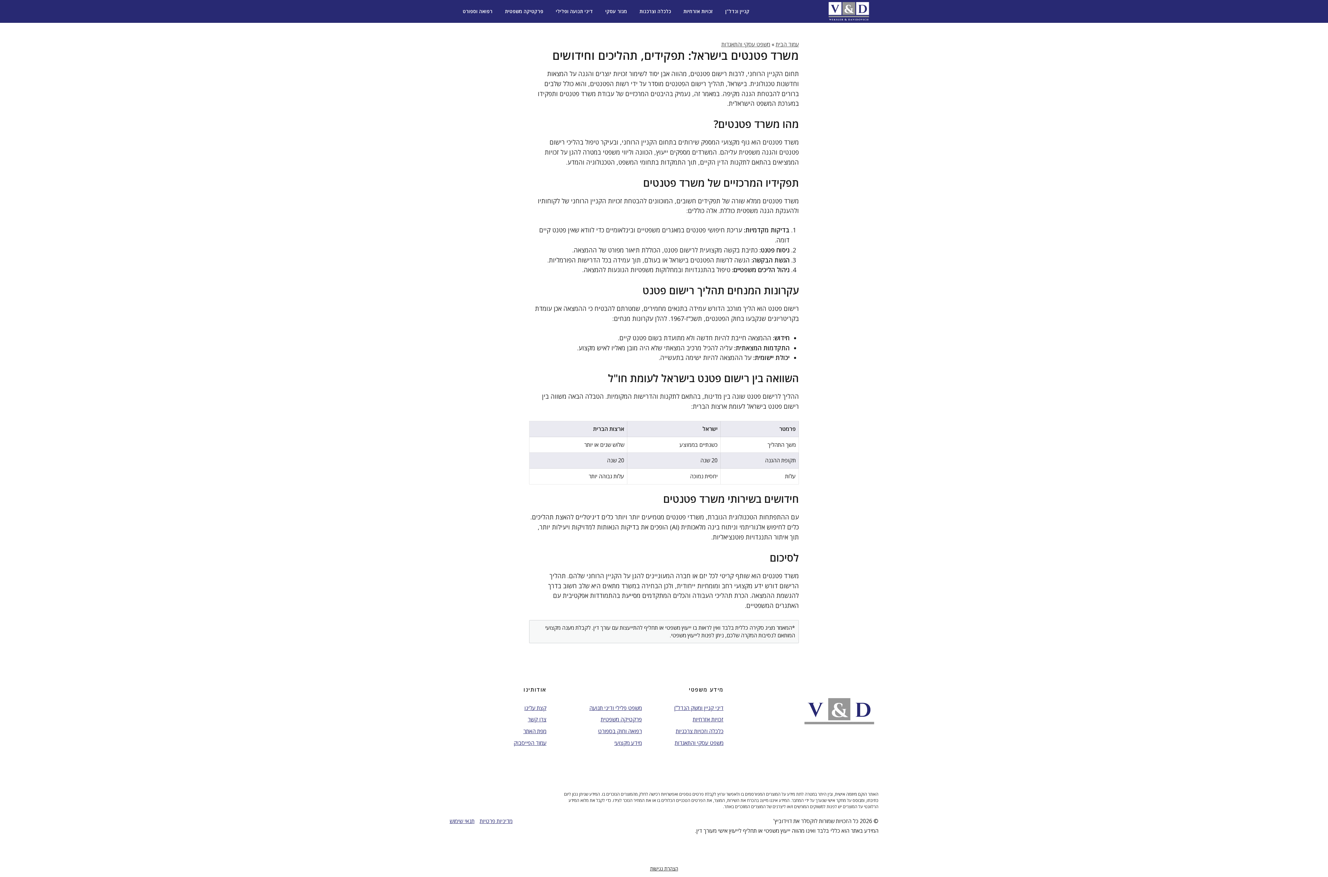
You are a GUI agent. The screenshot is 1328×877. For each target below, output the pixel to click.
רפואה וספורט (477, 11)
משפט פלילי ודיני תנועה (615, 708)
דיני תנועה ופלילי (574, 11)
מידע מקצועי (628, 743)
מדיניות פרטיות (496, 821)
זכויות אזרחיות (698, 11)
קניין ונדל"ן (737, 11)
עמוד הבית (787, 44)
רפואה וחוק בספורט (620, 731)
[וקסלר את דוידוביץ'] (849, 11)
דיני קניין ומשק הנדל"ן (698, 708)
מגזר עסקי (616, 11)
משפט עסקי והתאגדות (745, 44)
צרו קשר (537, 719)
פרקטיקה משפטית (524, 11)
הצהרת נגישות (664, 868)
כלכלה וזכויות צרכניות (699, 731)
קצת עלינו (535, 708)
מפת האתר (534, 731)
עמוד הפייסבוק (530, 743)
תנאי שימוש (462, 821)
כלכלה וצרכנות (655, 11)
